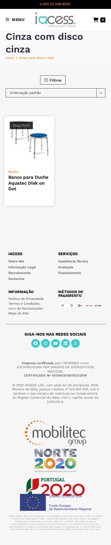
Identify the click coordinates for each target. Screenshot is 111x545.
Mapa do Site (18, 313)
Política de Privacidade (26, 299)
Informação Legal (22, 267)
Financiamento (69, 273)
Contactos (16, 279)
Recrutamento (19, 273)
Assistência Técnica (73, 261)
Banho (13, 172)
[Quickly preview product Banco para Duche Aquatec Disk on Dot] (51, 125)
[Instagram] (45, 343)
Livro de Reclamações (25, 308)
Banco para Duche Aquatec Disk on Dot (28, 182)
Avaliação (65, 267)
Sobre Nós (16, 261)
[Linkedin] (65, 343)
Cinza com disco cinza (36, 58)
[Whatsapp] (75, 343)
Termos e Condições (24, 303)
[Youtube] (55, 343)
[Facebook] (35, 343)
